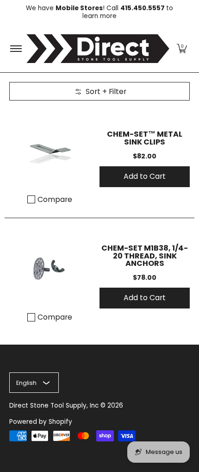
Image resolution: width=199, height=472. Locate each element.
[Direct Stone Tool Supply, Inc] (97, 49)
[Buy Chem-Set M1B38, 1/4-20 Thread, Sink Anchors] (49, 267)
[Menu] (15, 48)
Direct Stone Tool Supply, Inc (54, 405)
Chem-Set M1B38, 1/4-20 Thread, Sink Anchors (144, 256)
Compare (54, 199)
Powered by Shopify (40, 421)
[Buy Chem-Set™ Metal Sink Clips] (49, 150)
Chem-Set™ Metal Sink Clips (144, 138)
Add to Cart (145, 176)
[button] (182, 48)
